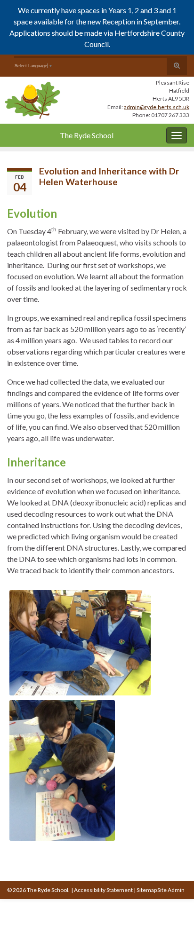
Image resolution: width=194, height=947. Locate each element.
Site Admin (171, 889)
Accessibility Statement (103, 889)
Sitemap (147, 889)
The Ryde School (86, 135)
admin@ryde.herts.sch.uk (156, 106)
